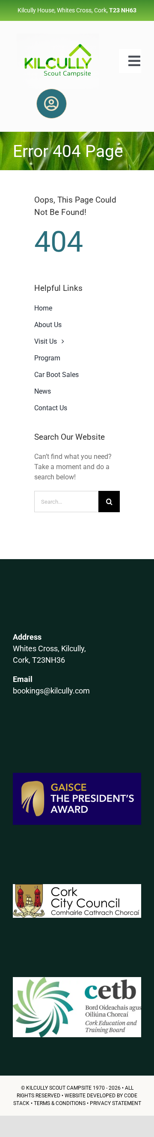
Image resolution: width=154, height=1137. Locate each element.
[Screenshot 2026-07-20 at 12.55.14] (77, 980)
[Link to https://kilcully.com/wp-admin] (51, 104)
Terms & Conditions (60, 1103)
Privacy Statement (115, 1103)
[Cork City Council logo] (77, 887)
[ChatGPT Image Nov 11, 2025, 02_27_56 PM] (58, 37)
